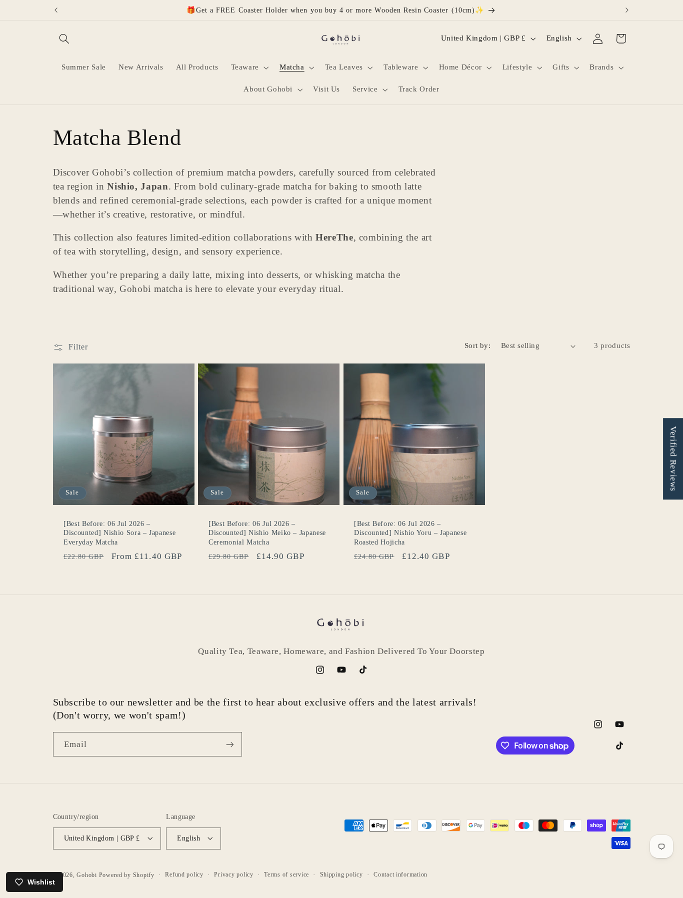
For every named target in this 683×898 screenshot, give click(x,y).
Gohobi (86, 875)
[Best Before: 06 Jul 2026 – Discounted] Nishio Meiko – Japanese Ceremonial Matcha (267, 533)
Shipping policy (341, 875)
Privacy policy (233, 875)
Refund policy (184, 875)
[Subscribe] (229, 744)
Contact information (401, 875)
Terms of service (286, 875)
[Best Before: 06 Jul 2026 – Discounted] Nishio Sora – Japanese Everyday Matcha (120, 533)
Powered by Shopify (126, 875)
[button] (64, 38)
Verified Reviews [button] (673, 459)
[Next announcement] (627, 10)
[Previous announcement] (56, 10)
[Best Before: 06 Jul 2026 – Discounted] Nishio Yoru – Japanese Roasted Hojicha (410, 533)
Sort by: (477, 346)
